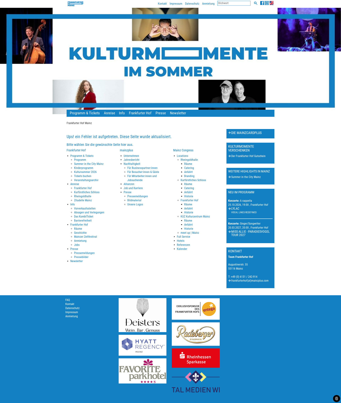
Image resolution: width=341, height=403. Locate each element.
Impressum (176, 3)
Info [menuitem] (122, 113)
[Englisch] (272, 3)
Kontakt (162, 3)
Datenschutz (192, 3)
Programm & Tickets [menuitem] (85, 113)
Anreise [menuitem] (109, 113)
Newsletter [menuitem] (178, 113)
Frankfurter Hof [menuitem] (140, 113)
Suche (255, 3)
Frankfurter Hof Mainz (79, 123)
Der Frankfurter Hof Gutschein (248, 156)
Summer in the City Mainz (246, 177)
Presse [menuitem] (161, 113)
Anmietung (208, 3)
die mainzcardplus (246, 133)
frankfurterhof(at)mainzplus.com (250, 280)
